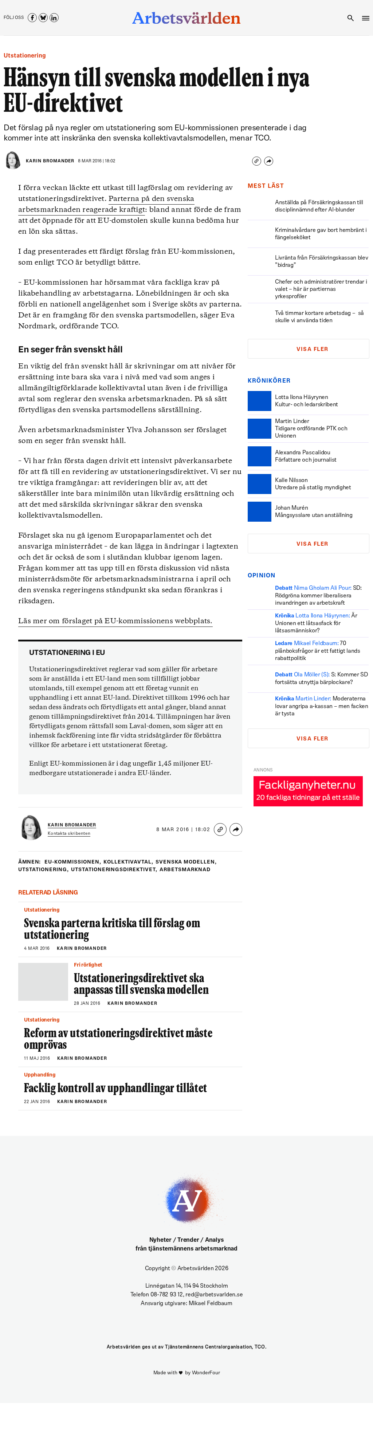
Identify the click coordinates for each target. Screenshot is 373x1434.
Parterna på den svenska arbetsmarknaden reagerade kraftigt (106, 204)
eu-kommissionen (72, 862)
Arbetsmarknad (185, 870)
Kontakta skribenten (69, 833)
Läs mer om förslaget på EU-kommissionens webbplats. (115, 621)
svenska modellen (186, 862)
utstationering (43, 870)
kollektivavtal (128, 862)
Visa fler (313, 349)
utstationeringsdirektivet (114, 870)
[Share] (268, 161)
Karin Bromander (50, 161)
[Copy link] (256, 161)
